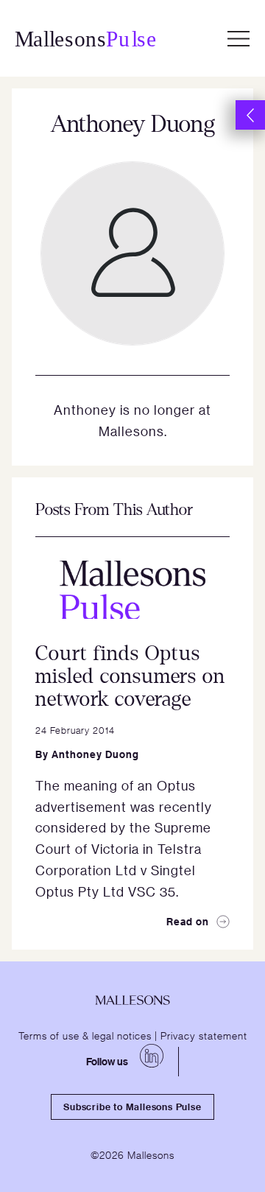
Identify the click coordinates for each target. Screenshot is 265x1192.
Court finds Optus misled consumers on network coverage (130, 676)
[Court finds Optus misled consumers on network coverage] (132, 590)
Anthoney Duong (95, 754)
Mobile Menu (238, 38)
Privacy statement (203, 1035)
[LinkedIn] (151, 1055)
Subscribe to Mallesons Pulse (132, 1106)
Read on (187, 921)
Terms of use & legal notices (85, 1035)
